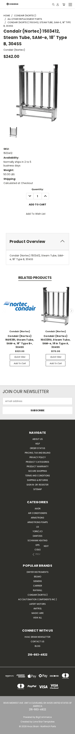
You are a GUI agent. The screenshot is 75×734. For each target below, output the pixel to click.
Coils (38, 549)
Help (37, 443)
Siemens (37, 581)
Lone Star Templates (44, 721)
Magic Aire (38, 613)
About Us (37, 439)
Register (43, 484)
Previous (4, 311)
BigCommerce (44, 717)
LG (37, 526)
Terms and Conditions (37, 475)
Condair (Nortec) (38, 594)
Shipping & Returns (37, 480)
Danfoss (37, 535)
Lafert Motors (37, 603)
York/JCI (38, 531)
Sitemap (37, 489)
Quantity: (38, 189)
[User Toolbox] (57, 4)
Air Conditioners (37, 513)
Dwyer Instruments (37, 572)
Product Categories (37, 461)
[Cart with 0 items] (64, 4)
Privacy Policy (37, 457)
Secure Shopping (37, 471)
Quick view (19, 356)
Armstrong (37, 517)
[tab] (37, 241)
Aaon (37, 508)
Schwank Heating (37, 540)
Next (71, 311)
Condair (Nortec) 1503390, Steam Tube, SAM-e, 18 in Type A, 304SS (55, 341)
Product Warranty (37, 466)
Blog (37, 646)
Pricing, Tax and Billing (37, 452)
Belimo (37, 576)
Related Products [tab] (35, 277)
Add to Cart (20, 363)
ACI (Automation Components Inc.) (37, 599)
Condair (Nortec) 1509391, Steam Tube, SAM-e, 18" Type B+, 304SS (19, 341)
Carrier (37, 585)
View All (37, 617)
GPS (37, 545)
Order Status (37, 448)
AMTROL (37, 608)
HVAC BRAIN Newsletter (37, 636)
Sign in (31, 484)
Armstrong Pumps (37, 522)
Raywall (37, 590)
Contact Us (37, 641)
